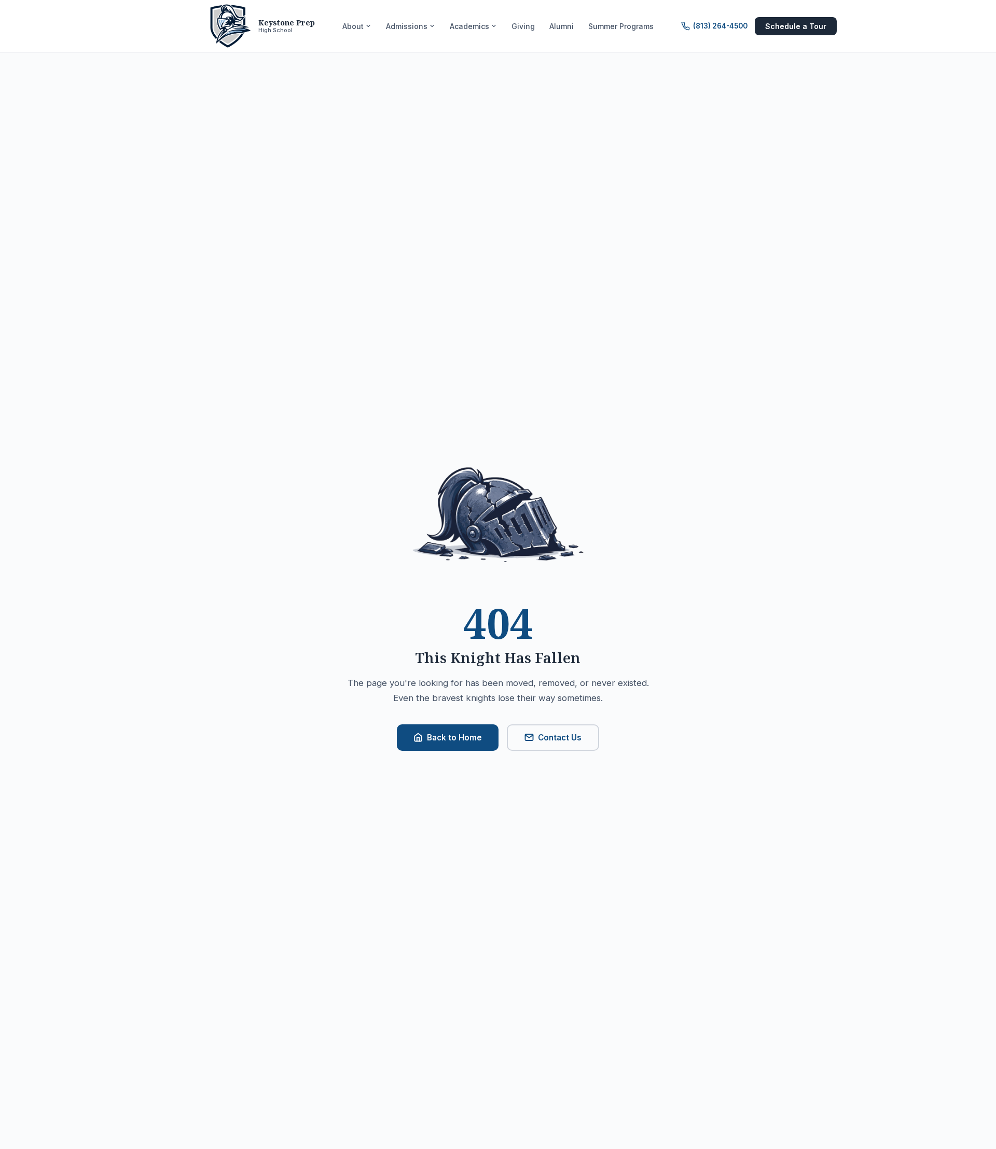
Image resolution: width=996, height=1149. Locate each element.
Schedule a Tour (795, 26)
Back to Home (454, 737)
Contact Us (560, 737)
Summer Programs (621, 26)
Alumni (561, 26)
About (353, 26)
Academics (469, 26)
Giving (523, 26)
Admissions (406, 26)
